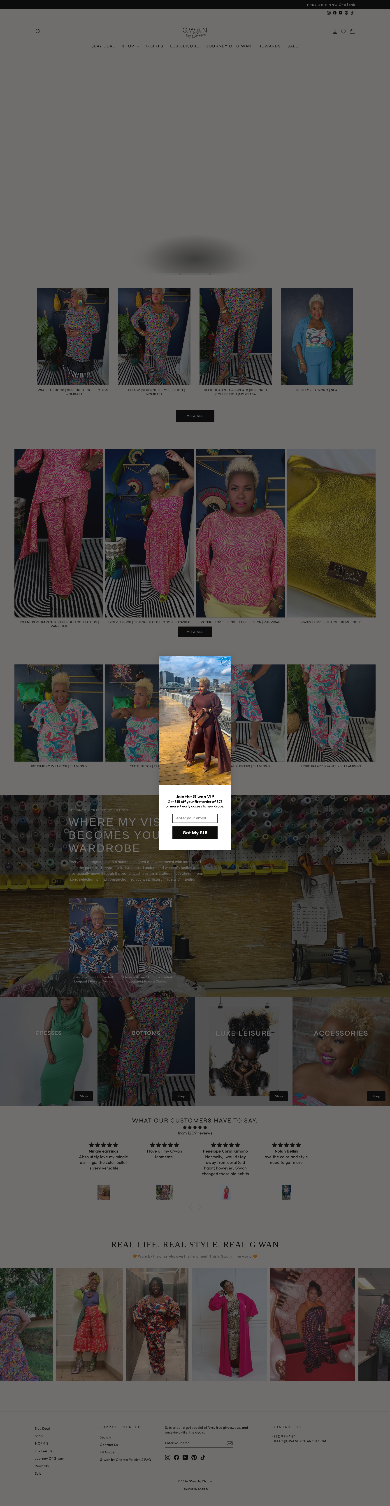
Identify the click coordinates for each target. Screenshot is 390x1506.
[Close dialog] (225, 662)
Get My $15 (195, 833)
